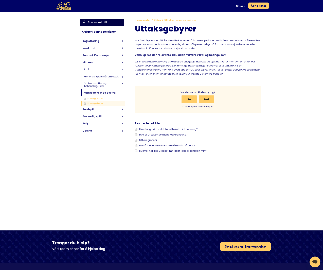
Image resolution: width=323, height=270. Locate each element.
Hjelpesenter (143, 20)
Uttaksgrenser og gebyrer (180, 20)
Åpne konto (258, 6)
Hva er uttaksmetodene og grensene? (163, 134)
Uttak (157, 20)
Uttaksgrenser (95, 98)
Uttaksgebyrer (95, 103)
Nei (206, 99)
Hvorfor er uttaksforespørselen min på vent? (167, 145)
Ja (189, 99)
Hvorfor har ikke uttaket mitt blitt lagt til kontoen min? (173, 150)
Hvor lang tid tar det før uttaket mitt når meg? (168, 129)
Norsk (240, 6)
